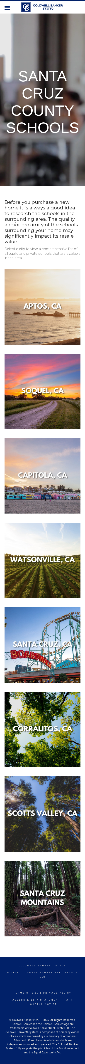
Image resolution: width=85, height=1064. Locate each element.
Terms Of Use (26, 993)
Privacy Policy (57, 993)
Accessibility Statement (36, 1000)
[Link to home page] (42, 7)
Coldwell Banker (35, 966)
